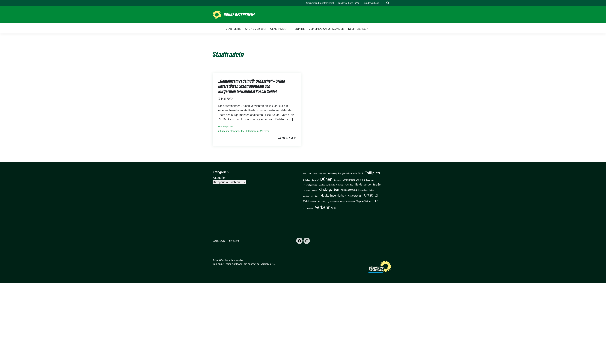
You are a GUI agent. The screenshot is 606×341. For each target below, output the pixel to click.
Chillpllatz (306, 180)
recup (342, 201)
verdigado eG (267, 263)
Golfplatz (339, 185)
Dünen (326, 179)
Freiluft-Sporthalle (310, 185)
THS (376, 200)
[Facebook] (299, 241)
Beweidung (332, 174)
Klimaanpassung (349, 189)
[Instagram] (306, 241)
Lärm (317, 196)
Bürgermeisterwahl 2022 (232, 130)
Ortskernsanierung (314, 201)
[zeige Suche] (388, 3)
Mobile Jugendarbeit (333, 195)
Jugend (314, 190)
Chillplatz (372, 172)
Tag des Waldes (363, 201)
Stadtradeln (252, 130)
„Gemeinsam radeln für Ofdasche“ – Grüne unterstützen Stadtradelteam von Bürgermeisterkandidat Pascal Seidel (251, 86)
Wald (333, 207)
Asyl (304, 174)
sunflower (237, 263)
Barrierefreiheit (317, 173)
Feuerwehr (370, 180)
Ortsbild (371, 195)
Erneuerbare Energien (354, 179)
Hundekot (306, 190)
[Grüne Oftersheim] (217, 14)
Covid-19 (315, 180)
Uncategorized (225, 126)
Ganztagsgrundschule (327, 185)
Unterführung (308, 208)
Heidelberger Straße (368, 184)
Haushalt (349, 184)
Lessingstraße (308, 196)
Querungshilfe (333, 201)
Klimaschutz (363, 190)
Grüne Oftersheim (239, 14)
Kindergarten (329, 189)
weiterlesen (286, 138)
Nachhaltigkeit (355, 195)
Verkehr (265, 130)
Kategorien (219, 177)
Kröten (371, 190)
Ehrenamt (337, 180)
